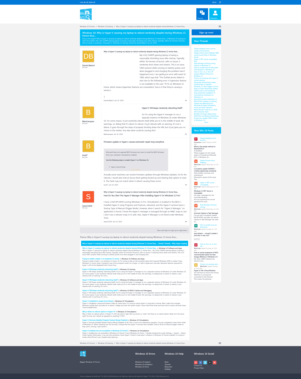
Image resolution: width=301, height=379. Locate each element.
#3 (186, 185)
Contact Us (198, 365)
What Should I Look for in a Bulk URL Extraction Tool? (205, 110)
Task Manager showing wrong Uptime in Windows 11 (204, 64)
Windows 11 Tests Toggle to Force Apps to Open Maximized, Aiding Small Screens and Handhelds (206, 88)
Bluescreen (168, 367)
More (206, 122)
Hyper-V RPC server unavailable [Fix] (205, 60)
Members (213, 18)
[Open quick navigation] (220, 26)
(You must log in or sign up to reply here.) (172, 230)
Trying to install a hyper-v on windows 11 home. (100, 258)
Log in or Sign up (87, 2)
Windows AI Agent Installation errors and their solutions (205, 106)
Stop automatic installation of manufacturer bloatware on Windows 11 (204, 95)
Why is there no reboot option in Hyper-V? (98, 311)
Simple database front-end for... (208, 139)
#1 (186, 100)
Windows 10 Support (142, 362)
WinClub (197, 164)
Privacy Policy (199, 368)
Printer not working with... (209, 264)
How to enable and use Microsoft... (208, 226)
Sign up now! (206, 32)
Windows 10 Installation (143, 364)
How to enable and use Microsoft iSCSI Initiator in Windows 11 (206, 68)
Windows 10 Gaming (120, 43)
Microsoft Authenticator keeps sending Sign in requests (205, 83)
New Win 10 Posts (204, 130)
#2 (186, 134)
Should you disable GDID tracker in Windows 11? (205, 119)
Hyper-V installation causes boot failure (97, 301)
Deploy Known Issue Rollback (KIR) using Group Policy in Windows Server (206, 55)
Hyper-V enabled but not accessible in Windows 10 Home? (105, 330)
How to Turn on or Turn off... (208, 245)
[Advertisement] (121, 68)
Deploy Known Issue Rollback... (207, 161)
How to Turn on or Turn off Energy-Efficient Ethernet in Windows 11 (204, 74)
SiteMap (167, 369)
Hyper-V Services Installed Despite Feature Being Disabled (105, 320)
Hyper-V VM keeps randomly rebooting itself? (100, 269)
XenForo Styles (142, 376)
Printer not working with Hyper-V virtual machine (206, 79)
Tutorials (167, 364)
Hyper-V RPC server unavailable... (207, 183)
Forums (200, 18)
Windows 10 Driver (142, 367)
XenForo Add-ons (128, 376)
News (166, 362)
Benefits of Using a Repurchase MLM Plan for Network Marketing (206, 115)
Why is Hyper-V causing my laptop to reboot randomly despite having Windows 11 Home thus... (119, 248)
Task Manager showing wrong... (208, 206)
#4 (186, 222)
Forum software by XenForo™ (100, 376)
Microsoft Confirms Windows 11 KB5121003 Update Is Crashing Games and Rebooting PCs (205, 101)
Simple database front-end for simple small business (205, 49)
